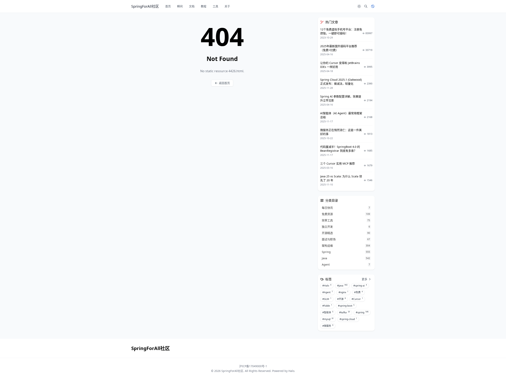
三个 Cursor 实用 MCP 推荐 (337, 163)
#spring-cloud (348, 319)
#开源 (341, 299)
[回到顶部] (493, 367)
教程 (203, 6)
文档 (191, 6)
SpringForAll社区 (232, 371)
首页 (168, 6)
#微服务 (327, 326)
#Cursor (357, 299)
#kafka (344, 312)
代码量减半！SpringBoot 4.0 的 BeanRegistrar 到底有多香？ (340, 149)
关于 (227, 6)
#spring (362, 312)
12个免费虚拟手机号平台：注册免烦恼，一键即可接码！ (341, 31)
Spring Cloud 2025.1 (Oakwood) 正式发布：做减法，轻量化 (341, 81)
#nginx (343, 292)
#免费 (358, 292)
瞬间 (180, 6)
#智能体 (327, 312)
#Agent (327, 292)
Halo (291, 371)
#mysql (328, 319)
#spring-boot (346, 306)
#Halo (326, 285)
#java (342, 285)
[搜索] (366, 6)
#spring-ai (360, 285)
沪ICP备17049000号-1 (253, 366)
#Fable (327, 306)
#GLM (326, 299)
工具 (215, 6)
